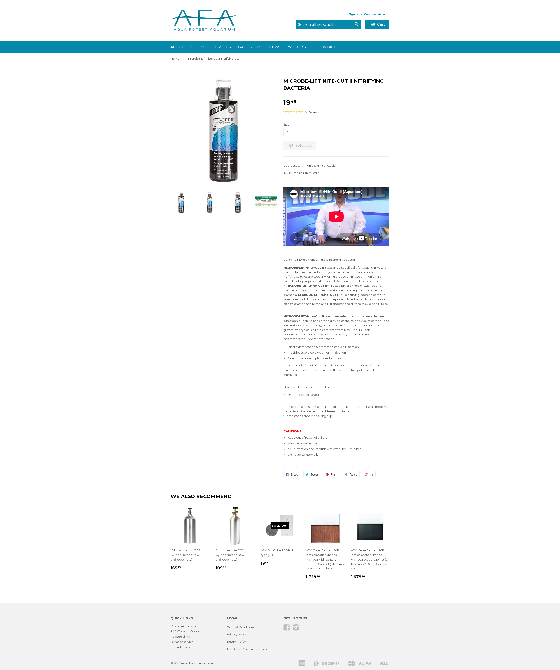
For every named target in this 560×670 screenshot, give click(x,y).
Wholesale (299, 47)
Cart (380, 24)
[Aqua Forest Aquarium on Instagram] (296, 629)
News (274, 47)
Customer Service (183, 626)
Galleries (248, 47)
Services (222, 47)
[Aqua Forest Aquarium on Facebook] (286, 629)
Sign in (353, 14)
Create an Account (376, 14)
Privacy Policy (237, 634)
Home (175, 58)
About (177, 47)
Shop (197, 47)
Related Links (180, 636)
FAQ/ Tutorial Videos (185, 631)
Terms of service (182, 642)
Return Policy (236, 641)
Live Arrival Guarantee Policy (247, 649)
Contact (327, 47)
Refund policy (180, 647)
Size (286, 125)
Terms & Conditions (240, 627)
